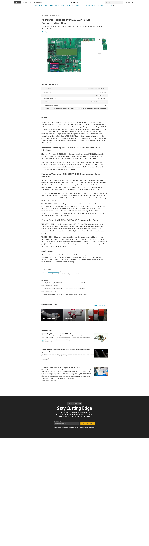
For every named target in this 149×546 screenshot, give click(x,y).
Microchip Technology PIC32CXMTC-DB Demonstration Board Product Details (63, 294)
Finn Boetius (48, 340)
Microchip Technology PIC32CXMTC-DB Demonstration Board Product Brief (63, 283)
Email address (57, 421)
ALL (114, 5)
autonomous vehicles (57, 5)
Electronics (100, 5)
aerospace (108, 5)
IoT (82, 5)
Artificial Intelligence (42, 5)
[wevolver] (74, 2)
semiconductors (89, 5)
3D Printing (75, 5)
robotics (68, 5)
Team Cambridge (45, 358)
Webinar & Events (39, 2)
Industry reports (27, 2)
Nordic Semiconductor (59, 340)
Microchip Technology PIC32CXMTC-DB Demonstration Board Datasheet (62, 289)
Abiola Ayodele (45, 380)
